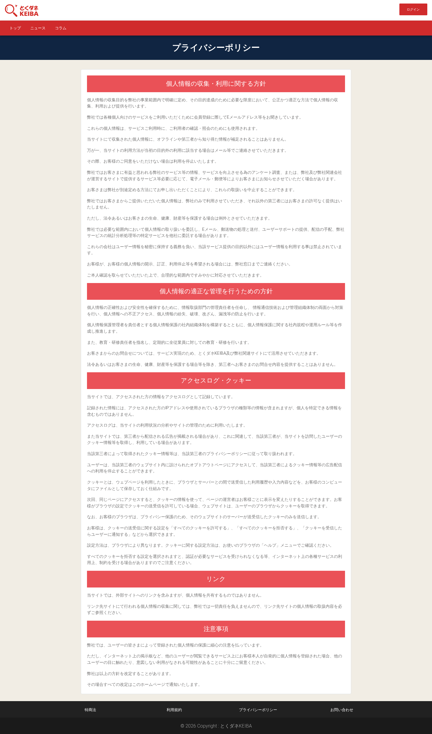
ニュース (38, 28)
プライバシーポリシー (258, 709)
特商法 (90, 709)
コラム (60, 28)
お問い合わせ (341, 709)
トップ (15, 28)
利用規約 (174, 709)
